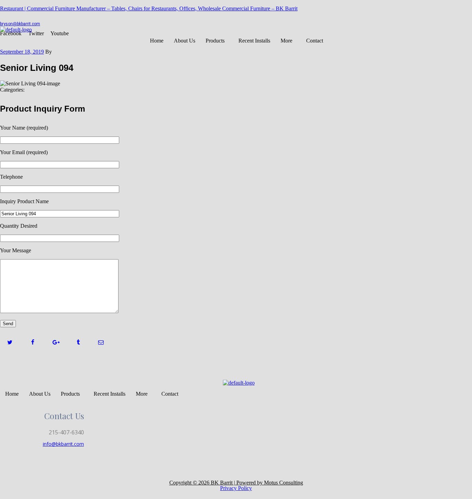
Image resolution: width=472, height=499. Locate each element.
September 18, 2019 (22, 52)
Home (156, 41)
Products (215, 41)
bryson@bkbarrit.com (20, 23)
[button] (216, 41)
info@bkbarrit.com (63, 444)
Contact (314, 41)
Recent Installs (254, 41)
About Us (184, 41)
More (286, 41)
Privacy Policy (236, 488)
